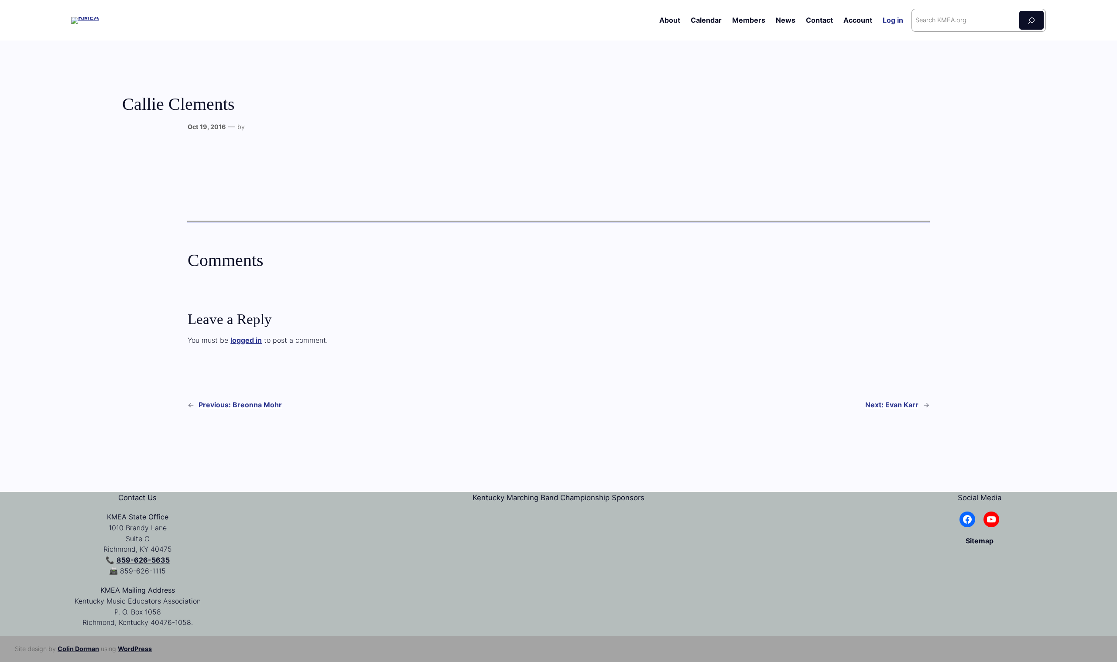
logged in (246, 340)
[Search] (1031, 20)
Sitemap (980, 540)
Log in (893, 20)
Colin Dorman (78, 648)
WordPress (135, 648)
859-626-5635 (143, 560)
